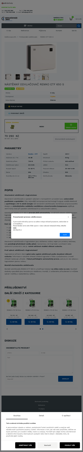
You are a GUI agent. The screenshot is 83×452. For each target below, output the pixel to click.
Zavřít (65, 235)
